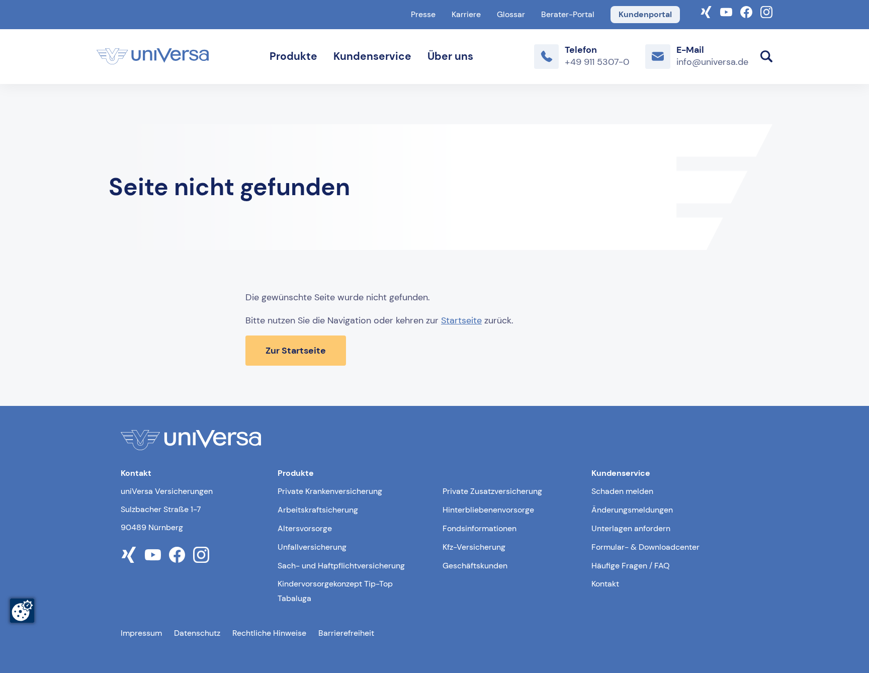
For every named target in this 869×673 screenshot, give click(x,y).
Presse (423, 14)
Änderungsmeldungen (632, 509)
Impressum (141, 633)
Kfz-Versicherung (474, 547)
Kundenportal (645, 14)
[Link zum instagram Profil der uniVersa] (201, 555)
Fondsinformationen (479, 528)
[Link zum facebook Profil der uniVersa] (177, 555)
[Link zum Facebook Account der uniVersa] (746, 11)
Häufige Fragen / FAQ (630, 565)
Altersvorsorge (305, 528)
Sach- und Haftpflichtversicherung (341, 565)
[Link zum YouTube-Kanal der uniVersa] (726, 11)
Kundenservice (372, 56)
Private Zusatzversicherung (492, 491)
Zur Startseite (296, 351)
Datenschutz (197, 633)
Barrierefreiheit (346, 633)
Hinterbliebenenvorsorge (488, 509)
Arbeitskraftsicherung (318, 509)
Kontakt (605, 583)
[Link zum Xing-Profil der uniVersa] (706, 11)
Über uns (450, 56)
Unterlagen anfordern (630, 528)
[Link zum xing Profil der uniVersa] (129, 555)
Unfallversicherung (312, 547)
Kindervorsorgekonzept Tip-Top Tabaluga (335, 591)
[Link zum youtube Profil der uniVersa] (153, 555)
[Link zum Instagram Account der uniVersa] (766, 11)
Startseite (461, 320)
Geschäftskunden (475, 565)
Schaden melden (622, 491)
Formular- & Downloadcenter (645, 547)
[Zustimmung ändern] (22, 611)
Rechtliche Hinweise (269, 633)
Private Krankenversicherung (330, 491)
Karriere (466, 14)
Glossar (511, 14)
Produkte (293, 56)
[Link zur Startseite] (153, 56)
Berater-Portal (567, 14)
